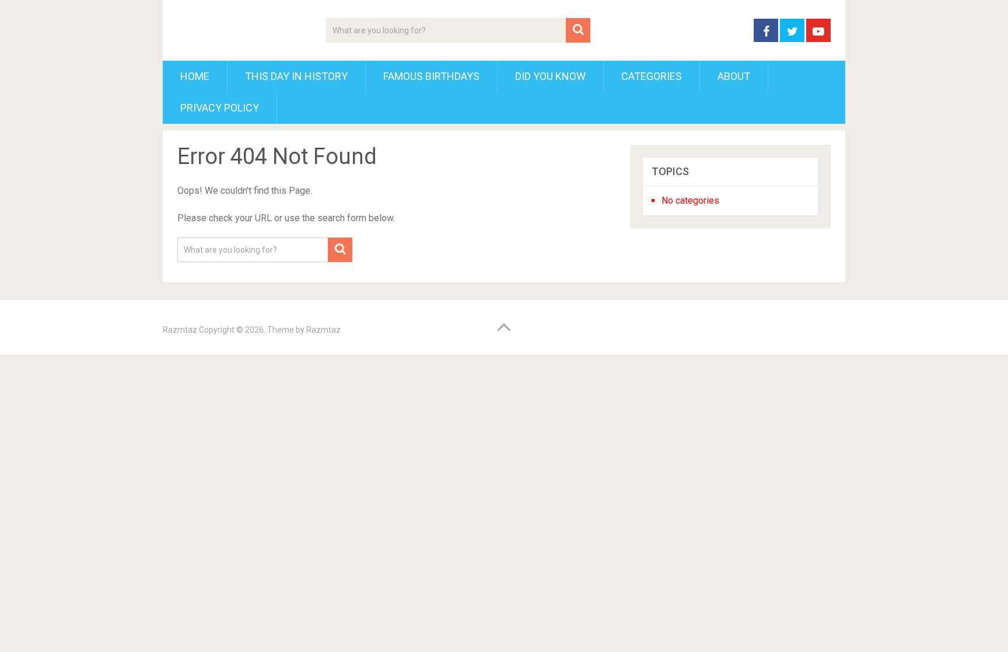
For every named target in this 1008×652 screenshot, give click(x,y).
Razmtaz (180, 329)
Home (194, 76)
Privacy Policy (219, 108)
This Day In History (296, 76)
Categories (651, 76)
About (734, 76)
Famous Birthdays (431, 76)
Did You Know (550, 76)
